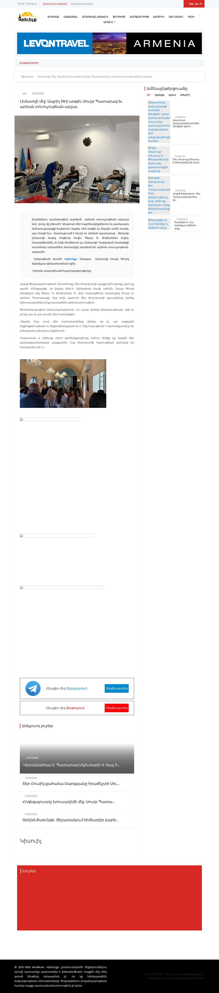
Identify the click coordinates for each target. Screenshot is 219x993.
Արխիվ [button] (108, 22)
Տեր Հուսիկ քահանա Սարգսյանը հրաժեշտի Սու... (71, 783)
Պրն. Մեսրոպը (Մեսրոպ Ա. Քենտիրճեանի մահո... (186, 161)
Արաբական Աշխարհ (95, 17)
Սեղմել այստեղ (116, 688)
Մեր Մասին (176, 17)
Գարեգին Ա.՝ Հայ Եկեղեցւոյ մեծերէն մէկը (185, 225)
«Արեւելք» (71, 258)
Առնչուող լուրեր (37, 726)
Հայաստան (70, 17)
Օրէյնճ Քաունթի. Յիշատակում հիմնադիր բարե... (70, 820)
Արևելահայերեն (81, 3)
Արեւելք (53, 17)
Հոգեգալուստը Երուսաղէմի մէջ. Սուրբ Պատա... (68, 802)
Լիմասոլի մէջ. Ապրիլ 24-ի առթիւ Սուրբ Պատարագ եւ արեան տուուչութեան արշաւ (94, 76)
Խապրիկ (158, 17)
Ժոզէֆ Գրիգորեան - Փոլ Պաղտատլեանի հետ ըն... (186, 196)
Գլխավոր (27, 76)
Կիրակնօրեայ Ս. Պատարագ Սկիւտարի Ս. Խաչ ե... (71, 765)
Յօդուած (119, 17)
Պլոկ (191, 17)
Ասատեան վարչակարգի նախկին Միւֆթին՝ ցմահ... (186, 123)
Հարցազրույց (139, 17)
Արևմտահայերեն (55, 3)
